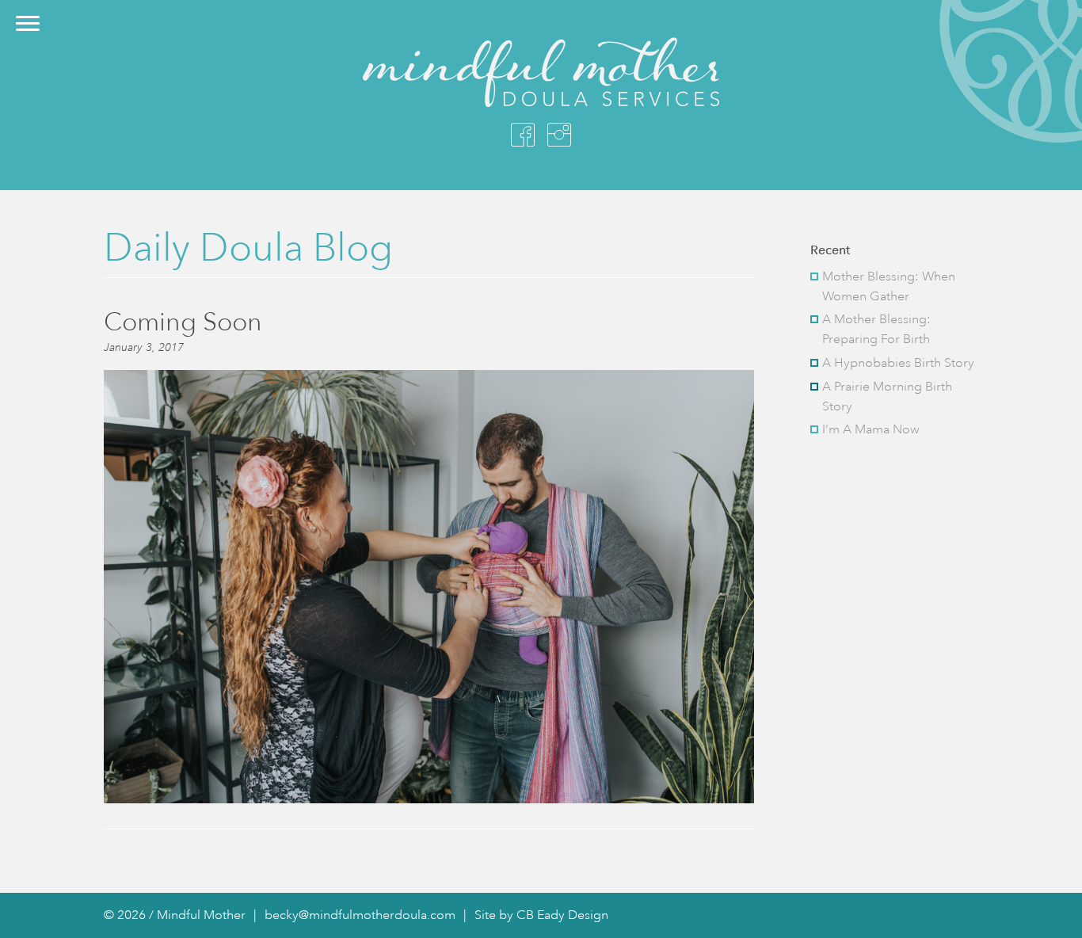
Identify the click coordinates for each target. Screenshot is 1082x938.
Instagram (559, 135)
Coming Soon (183, 322)
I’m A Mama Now (871, 429)
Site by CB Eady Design (541, 915)
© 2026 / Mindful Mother (175, 915)
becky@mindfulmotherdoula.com (360, 915)
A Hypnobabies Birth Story (898, 363)
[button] (28, 23)
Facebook (523, 135)
